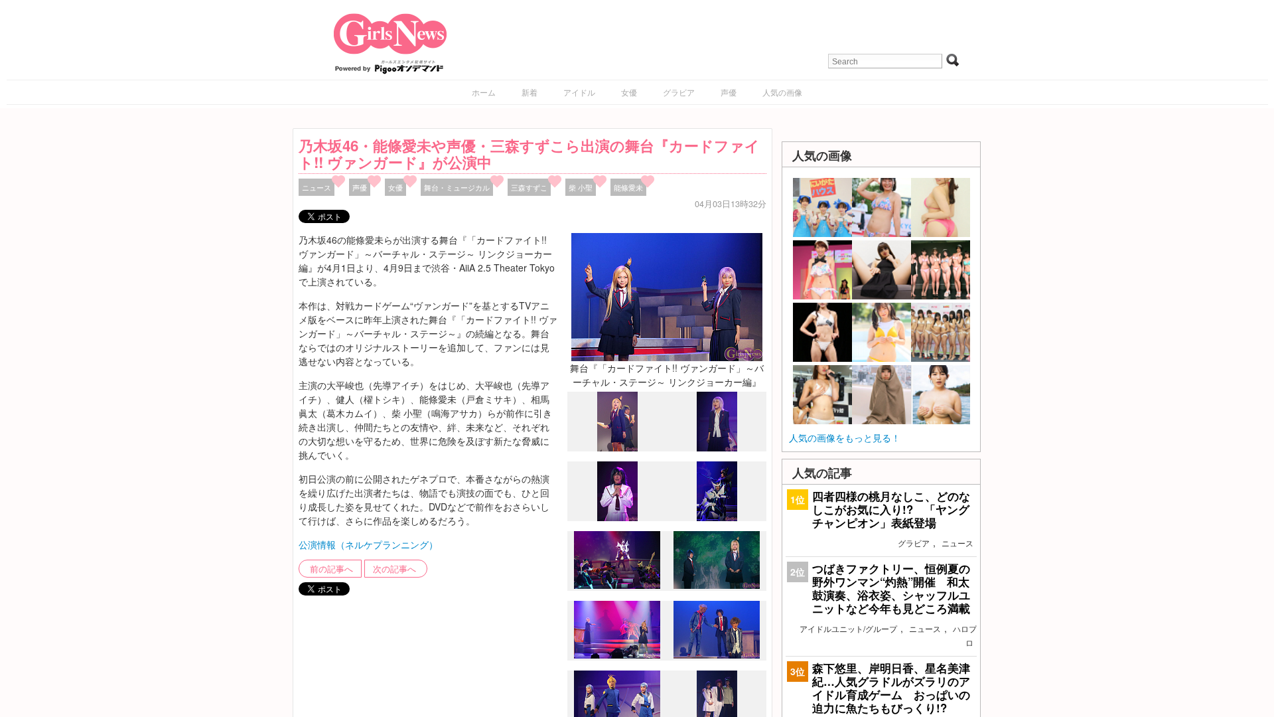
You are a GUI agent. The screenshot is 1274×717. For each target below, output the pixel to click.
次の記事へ (394, 569)
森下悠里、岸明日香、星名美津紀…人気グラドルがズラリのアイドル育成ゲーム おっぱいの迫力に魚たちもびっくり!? (891, 688)
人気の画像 (782, 92)
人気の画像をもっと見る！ (844, 437)
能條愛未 (628, 187)
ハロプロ (965, 635)
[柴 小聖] (617, 518)
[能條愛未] (717, 447)
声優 (729, 92)
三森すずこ (529, 187)
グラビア (679, 92)
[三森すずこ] (617, 448)
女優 (629, 92)
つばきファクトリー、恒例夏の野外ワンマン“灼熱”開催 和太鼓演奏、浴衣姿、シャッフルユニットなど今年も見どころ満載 (891, 588)
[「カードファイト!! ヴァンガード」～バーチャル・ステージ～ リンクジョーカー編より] (717, 517)
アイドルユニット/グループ (848, 628)
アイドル (579, 92)
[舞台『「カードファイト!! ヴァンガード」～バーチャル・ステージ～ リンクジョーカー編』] (666, 295)
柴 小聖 (581, 187)
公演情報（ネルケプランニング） (368, 544)
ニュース (316, 187)
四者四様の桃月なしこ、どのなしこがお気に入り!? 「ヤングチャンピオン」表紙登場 (891, 509)
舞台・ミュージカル (457, 187)
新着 (529, 92)
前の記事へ (331, 569)
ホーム (484, 92)
